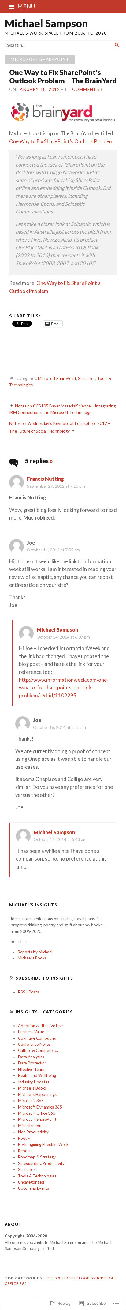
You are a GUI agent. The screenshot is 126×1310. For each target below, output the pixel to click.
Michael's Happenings (37, 1094)
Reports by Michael (35, 951)
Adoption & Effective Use (40, 1025)
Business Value (31, 1031)
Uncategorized (31, 1182)
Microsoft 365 (31, 1100)
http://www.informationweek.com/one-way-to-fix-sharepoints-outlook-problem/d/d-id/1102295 (64, 688)
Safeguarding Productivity (41, 1163)
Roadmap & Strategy (37, 1156)
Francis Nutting (45, 479)
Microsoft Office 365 (36, 1113)
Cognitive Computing (37, 1038)
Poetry (24, 1138)
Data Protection (32, 1062)
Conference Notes (34, 1044)
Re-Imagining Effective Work (43, 1144)
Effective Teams (32, 1069)
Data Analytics (31, 1056)
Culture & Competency (38, 1050)
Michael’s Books (32, 957)
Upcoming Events (33, 1188)
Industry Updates (33, 1081)
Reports (25, 1150)
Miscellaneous (30, 1125)
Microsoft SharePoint (40, 59)
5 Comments (83, 89)
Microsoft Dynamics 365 (40, 1107)
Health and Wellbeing (37, 1075)
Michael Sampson (46, 23)
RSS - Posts (28, 991)
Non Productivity (33, 1131)
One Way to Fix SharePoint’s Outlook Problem (61, 141)
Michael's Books (32, 1088)
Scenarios (86, 378)
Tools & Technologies (37, 1175)
